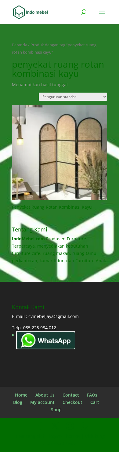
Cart (94, 402)
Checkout (72, 402)
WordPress (64, 443)
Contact (71, 395)
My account (42, 402)
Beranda (19, 45)
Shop (56, 409)
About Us (45, 395)
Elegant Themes (63, 436)
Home (21, 395)
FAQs (92, 395)
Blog (17, 402)
